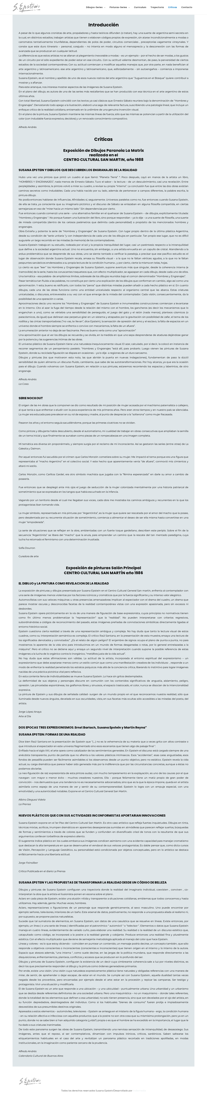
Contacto (186, 7)
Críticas (172, 7)
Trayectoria (157, 7)
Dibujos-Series (94, 7)
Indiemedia (139, 1090)
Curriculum (140, 7)
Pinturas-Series (118, 7)
